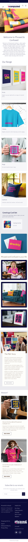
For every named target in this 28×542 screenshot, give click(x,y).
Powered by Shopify (14, 540)
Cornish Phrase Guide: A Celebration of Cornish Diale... (12, 465)
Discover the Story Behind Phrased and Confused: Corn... (12, 422)
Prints (3, 92)
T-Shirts (4, 129)
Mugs (3, 164)
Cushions (4, 199)
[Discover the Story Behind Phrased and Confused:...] (14, 407)
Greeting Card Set (17, 223)
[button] (2, 6)
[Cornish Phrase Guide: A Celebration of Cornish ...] (14, 450)
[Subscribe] (23, 494)
